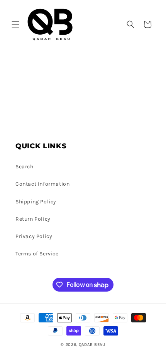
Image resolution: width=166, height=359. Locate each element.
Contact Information (42, 184)
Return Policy (33, 219)
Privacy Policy (33, 236)
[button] (15, 24)
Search (24, 166)
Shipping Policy (35, 201)
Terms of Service (37, 253)
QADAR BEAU (92, 344)
